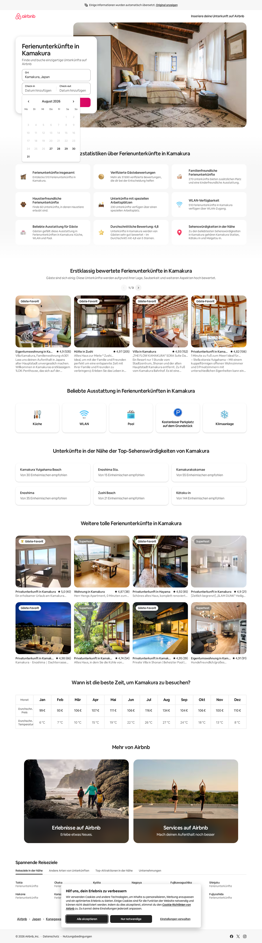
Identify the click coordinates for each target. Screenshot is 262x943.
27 (51, 148)
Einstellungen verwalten (175, 919)
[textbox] (39, 90)
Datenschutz (51, 936)
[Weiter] (138, 288)
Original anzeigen (167, 5)
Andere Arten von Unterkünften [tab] (69, 870)
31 (28, 156)
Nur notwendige (131, 919)
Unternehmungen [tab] (150, 870)
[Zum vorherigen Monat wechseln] (29, 101)
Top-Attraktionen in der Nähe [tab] (114, 870)
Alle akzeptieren (87, 919)
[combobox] (56, 77)
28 (58, 148)
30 (73, 148)
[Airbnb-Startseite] (25, 16)
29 (66, 148)
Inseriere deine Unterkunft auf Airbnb (217, 16)
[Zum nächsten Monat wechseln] (73, 101)
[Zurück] (124, 288)
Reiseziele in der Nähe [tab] (29, 870)
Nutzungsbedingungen (77, 936)
